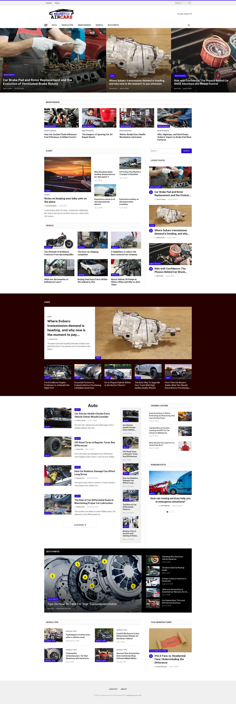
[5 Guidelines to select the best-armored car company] (126, 240)
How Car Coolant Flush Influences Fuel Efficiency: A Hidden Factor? (60, 135)
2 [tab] (169, 511)
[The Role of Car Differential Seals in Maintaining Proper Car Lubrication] (57, 504)
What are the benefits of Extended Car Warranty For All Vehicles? (175, 590)
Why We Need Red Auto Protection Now (170, 500)
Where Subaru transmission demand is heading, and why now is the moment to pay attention (137, 82)
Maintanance (84, 25)
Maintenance (9, 75)
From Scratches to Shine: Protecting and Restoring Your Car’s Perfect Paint (162, 415)
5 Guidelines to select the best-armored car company (124, 253)
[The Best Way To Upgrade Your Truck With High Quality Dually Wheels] (148, 371)
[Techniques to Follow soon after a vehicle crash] (53, 635)
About (57, 3)
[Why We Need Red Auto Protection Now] (170, 483)
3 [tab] (171, 511)
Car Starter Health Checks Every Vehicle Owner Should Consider (92, 415)
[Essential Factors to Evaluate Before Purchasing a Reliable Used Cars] (87, 371)
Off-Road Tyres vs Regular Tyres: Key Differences (94, 444)
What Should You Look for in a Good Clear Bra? (161, 444)
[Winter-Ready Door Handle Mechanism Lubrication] (137, 118)
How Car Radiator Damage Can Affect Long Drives (94, 472)
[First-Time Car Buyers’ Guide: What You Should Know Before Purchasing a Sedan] (178, 371)
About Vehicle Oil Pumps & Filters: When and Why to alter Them (125, 282)
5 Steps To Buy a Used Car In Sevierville (174, 580)
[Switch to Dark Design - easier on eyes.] (188, 25)
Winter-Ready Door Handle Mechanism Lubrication (132, 135)
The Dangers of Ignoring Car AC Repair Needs (97, 135)
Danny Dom (113, 88)
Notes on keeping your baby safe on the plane (65, 200)
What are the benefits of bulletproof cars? (56, 280)
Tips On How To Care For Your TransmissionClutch (82, 604)
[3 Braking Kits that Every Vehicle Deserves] (153, 559)
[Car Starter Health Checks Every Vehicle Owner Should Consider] (57, 418)
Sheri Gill (177, 88)
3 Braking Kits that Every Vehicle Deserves (172, 558)
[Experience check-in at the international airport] (105, 190)
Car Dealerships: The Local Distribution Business (173, 601)
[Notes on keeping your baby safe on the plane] (67, 174)
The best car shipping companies (88, 253)
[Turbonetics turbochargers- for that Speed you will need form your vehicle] (53, 655)
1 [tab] (167, 511)
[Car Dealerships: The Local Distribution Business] (153, 603)
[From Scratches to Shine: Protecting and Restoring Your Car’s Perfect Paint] (185, 416)
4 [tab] (174, 511)
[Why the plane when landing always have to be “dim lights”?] (105, 163)
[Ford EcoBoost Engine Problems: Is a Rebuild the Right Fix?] (57, 371)
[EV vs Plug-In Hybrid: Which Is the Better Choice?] (117, 371)
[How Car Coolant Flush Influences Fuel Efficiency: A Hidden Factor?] (61, 118)
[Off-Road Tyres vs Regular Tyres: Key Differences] (57, 446)
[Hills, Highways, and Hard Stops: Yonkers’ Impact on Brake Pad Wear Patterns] (174, 118)
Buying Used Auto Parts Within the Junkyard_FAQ (92, 280)
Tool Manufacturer (158, 651)
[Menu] (45, 25)
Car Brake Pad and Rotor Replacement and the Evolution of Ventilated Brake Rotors (37, 82)
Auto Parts (113, 25)
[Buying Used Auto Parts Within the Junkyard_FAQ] (93, 267)
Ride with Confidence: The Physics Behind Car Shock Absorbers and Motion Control (201, 82)
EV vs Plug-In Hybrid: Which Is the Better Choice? (117, 383)
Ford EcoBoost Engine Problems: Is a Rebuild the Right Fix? (56, 385)
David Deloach (51, 206)
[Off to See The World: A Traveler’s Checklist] (130, 163)
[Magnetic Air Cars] (61, 14)
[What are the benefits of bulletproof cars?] (59, 267)
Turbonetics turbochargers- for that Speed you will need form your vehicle (77, 656)
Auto (54, 25)
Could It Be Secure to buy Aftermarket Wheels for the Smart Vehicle (127, 636)
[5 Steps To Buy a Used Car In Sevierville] (153, 581)
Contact (49, 3)
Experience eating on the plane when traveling (129, 201)
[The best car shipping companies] (93, 240)
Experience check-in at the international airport (104, 201)
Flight (47, 190)
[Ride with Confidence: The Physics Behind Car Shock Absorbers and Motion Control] (203, 60)
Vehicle (99, 25)
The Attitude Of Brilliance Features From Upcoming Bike (58, 253)
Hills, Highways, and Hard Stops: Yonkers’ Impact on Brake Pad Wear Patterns (174, 137)
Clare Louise (7, 88)
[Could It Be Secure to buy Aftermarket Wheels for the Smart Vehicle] (104, 635)
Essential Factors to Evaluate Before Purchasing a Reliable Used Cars (87, 385)
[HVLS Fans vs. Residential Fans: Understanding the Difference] (170, 640)
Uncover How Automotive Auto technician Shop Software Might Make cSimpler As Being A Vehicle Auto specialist (127, 656)
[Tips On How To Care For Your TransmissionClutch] (93, 584)
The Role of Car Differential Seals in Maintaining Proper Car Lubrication (94, 501)
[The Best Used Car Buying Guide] (153, 570)
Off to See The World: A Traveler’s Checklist (130, 173)
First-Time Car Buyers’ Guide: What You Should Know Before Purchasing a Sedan (177, 385)
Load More (79, 525)
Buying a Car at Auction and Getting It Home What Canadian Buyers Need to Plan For (130, 533)
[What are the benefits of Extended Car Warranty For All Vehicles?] (153, 592)
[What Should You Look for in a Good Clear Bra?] (185, 446)
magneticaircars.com (133, 695)
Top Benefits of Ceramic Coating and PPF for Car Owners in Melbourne (159, 430)
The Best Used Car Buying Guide (173, 569)
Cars (112, 76)
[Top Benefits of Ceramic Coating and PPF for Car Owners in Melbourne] (185, 431)
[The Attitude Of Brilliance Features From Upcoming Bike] (59, 240)
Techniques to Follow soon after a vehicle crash (78, 636)
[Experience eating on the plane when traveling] (130, 190)
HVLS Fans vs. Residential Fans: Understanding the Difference (170, 659)
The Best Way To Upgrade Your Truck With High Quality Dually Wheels (147, 385)
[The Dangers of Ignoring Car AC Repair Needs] (99, 118)
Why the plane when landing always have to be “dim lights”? (104, 174)
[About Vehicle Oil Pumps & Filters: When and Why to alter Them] (126, 267)
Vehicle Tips (67, 25)
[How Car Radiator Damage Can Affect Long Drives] (57, 475)
